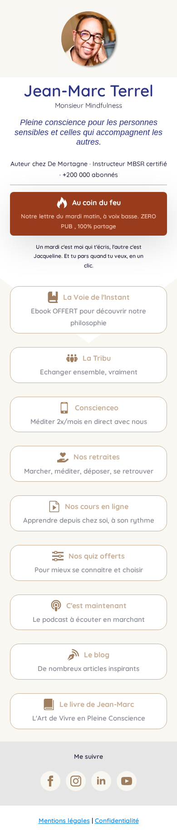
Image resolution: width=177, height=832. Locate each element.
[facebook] (50, 781)
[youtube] (127, 781)
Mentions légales (64, 821)
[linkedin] (101, 781)
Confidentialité (117, 821)
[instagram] (76, 781)
